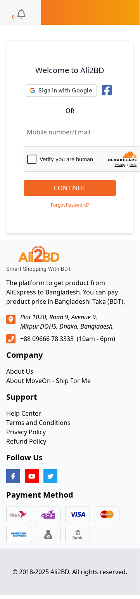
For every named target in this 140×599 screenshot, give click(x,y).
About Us (19, 371)
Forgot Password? (70, 205)
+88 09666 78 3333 (47, 338)
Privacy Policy (26, 432)
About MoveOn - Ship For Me (48, 380)
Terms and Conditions (38, 422)
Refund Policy (26, 441)
